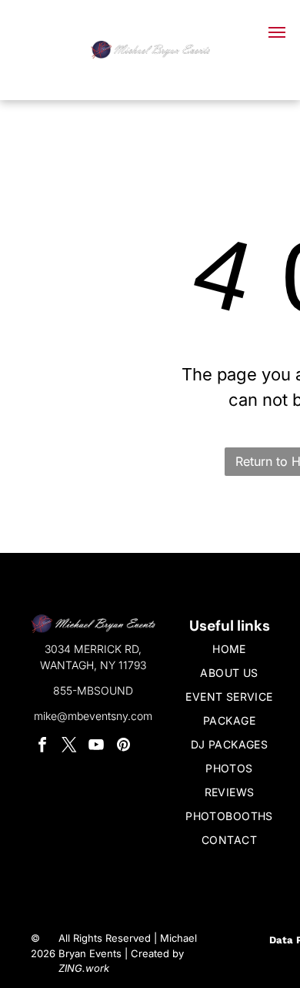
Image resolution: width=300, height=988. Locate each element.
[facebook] (42, 746)
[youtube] (96, 746)
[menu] (277, 32)
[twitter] (69, 746)
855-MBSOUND (93, 690)
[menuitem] (229, 649)
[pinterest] (123, 746)
